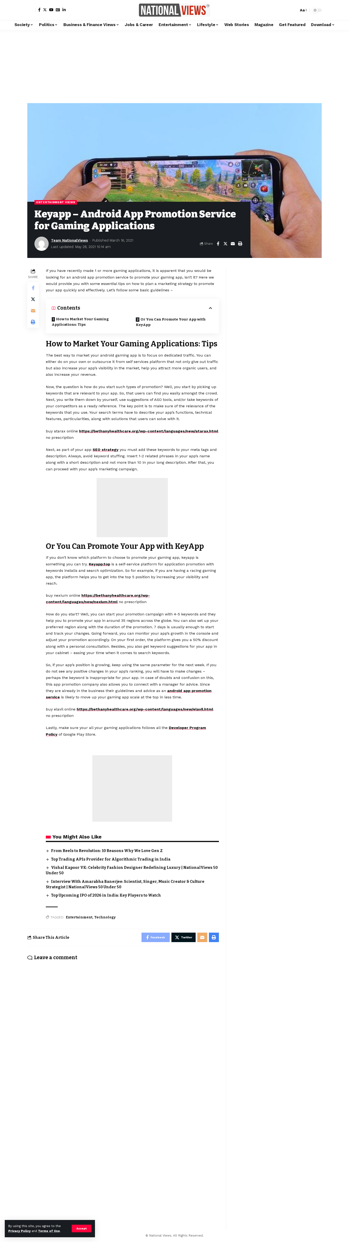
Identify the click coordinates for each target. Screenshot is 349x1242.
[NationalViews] (174, 10)
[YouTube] (51, 10)
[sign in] (31, 10)
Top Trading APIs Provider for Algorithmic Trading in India (110, 859)
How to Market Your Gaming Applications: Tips (80, 322)
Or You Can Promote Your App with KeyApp (171, 322)
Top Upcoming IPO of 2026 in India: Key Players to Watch (106, 895)
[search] (294, 10)
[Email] (232, 243)
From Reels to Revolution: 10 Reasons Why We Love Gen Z (107, 850)
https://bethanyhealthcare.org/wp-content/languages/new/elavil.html (145, 709)
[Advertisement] (174, 65)
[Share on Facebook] (218, 243)
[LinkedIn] (64, 10)
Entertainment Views (55, 202)
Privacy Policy (19, 1231)
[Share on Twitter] (225, 243)
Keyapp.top (99, 564)
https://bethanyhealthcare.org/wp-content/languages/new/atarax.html (148, 431)
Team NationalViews (69, 240)
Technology (105, 917)
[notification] (286, 10)
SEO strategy (105, 449)
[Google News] (58, 10)
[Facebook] (39, 10)
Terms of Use (49, 1231)
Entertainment (79, 917)
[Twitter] (45, 10)
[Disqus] (123, 1026)
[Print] (240, 243)
